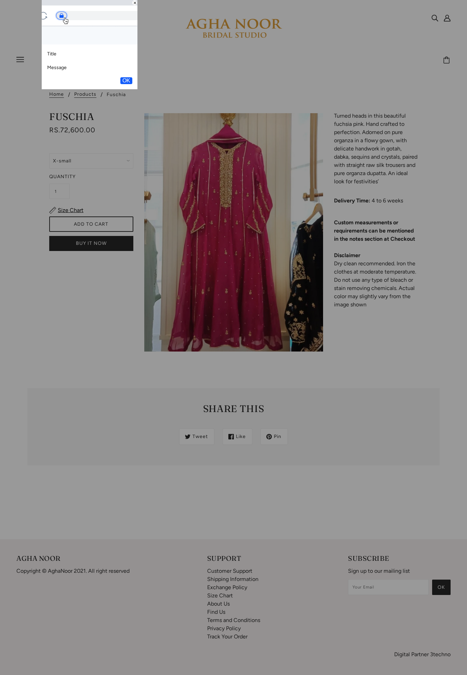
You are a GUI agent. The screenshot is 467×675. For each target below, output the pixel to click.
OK (126, 80)
